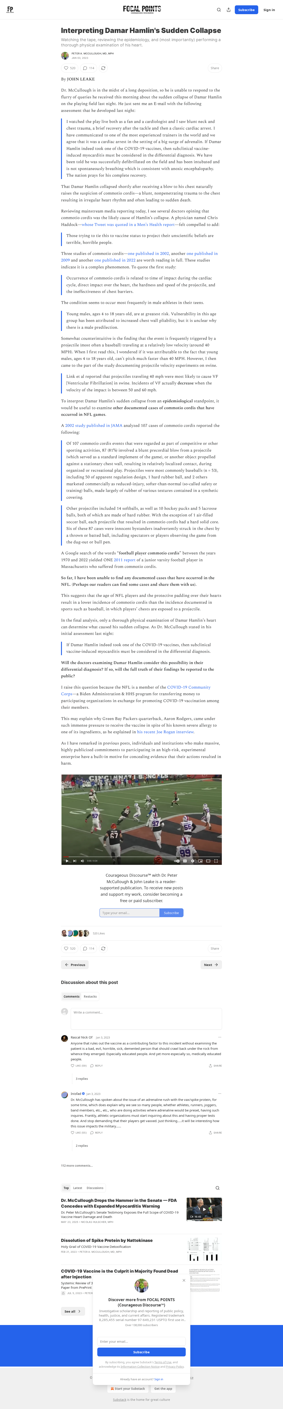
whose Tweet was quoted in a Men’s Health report (128, 224)
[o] (204, 1209)
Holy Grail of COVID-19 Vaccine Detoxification (96, 1246)
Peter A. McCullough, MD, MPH (93, 53)
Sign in (269, 10)
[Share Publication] (228, 9)
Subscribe (246, 10)
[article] (141, 1214)
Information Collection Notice (140, 1367)
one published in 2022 (115, 260)
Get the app (163, 1388)
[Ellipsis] (219, 1037)
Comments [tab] (71, 997)
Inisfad (76, 1093)
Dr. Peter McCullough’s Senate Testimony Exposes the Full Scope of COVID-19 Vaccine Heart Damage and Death (120, 1214)
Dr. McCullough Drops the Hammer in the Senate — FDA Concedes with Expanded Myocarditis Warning (119, 1203)
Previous (78, 964)
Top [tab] (66, 1188)
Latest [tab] (77, 1188)
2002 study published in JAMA (93, 425)
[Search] (218, 9)
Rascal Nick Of (81, 1037)
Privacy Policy (175, 1367)
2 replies (82, 1146)
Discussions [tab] (95, 1188)
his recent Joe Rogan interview (165, 732)
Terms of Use (162, 1362)
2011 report (125, 560)
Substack (119, 1400)
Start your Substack (130, 1388)
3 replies (82, 1079)
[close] (183, 1280)
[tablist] (80, 996)
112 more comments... (77, 1166)
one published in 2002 (148, 253)
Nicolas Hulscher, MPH (97, 1222)
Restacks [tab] (90, 997)
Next (208, 964)
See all (70, 1311)
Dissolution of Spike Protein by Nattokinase (107, 1240)
